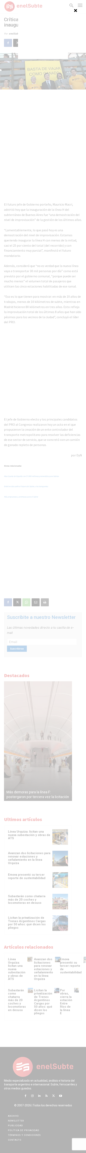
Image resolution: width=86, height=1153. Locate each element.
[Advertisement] (43, 34)
